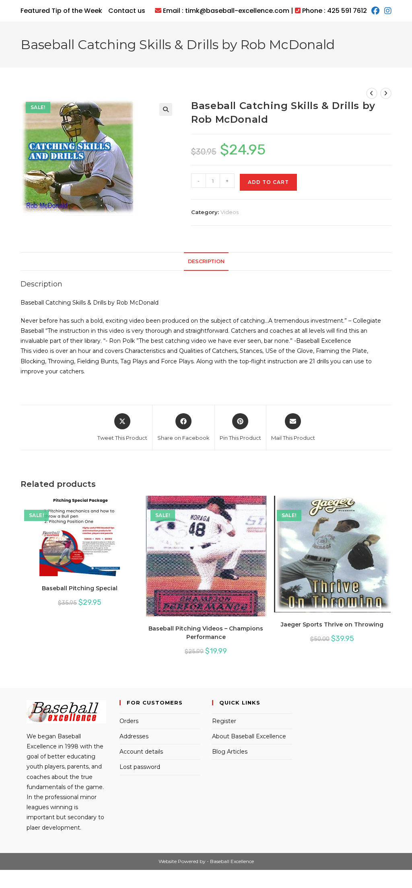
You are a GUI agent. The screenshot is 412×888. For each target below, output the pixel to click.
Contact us (126, 10)
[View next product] (385, 93)
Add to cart (268, 182)
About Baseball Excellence (249, 736)
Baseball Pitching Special (79, 588)
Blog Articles (229, 751)
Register (224, 721)
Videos (229, 212)
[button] (165, 109)
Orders (128, 721)
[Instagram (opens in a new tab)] (386, 11)
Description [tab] (206, 261)
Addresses (133, 736)
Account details (141, 751)
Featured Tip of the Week (61, 10)
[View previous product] (371, 93)
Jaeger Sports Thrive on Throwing (332, 624)
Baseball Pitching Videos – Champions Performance (205, 633)
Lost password (139, 767)
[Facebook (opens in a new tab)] (375, 11)
